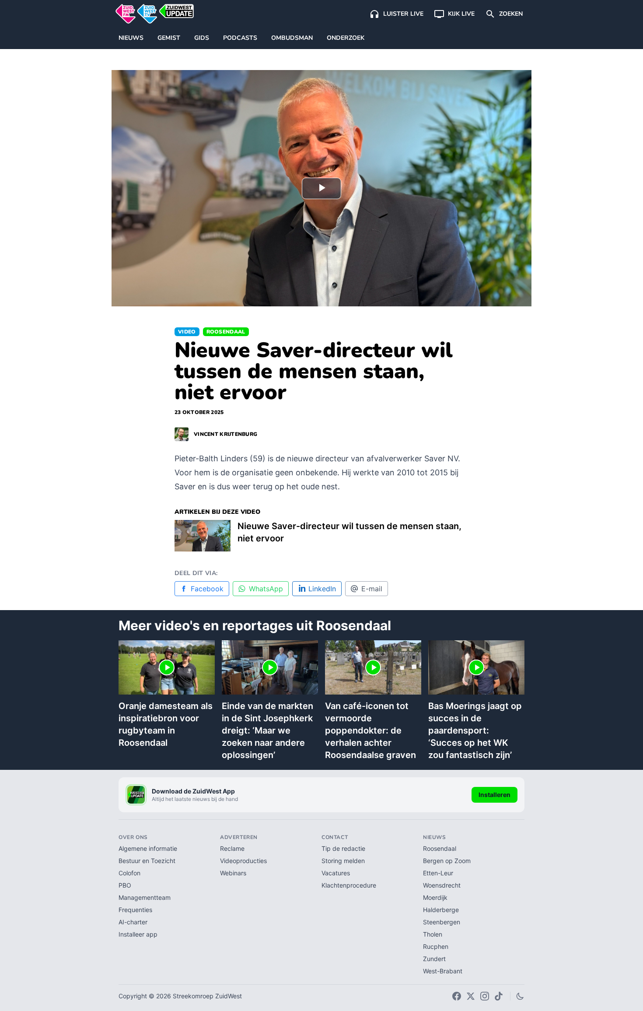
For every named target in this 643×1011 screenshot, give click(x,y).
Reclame (232, 848)
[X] (470, 996)
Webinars (233, 873)
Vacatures (336, 873)
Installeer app (138, 934)
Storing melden (343, 860)
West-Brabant (442, 971)
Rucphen (435, 946)
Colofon (129, 873)
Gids (201, 38)
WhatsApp (266, 588)
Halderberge (441, 909)
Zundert (434, 958)
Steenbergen (441, 922)
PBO (125, 885)
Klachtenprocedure (349, 885)
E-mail (371, 588)
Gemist (168, 38)
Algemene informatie (148, 848)
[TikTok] (498, 996)
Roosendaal (225, 331)
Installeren (494, 794)
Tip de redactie (343, 848)
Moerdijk (435, 897)
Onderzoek (345, 38)
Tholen (432, 934)
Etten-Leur (438, 873)
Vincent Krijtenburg (225, 434)
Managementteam (145, 897)
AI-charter (133, 922)
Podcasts (240, 38)
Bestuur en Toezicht (147, 860)
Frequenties (135, 909)
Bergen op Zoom (447, 860)
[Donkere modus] (520, 996)
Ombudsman (292, 38)
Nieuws (131, 38)
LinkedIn (322, 588)
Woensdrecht (442, 885)
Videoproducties (243, 860)
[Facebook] (456, 996)
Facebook (207, 588)
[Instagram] (484, 996)
